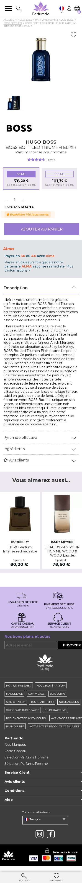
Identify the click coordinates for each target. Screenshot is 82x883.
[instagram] (40, 834)
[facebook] (51, 834)
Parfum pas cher (18, 685)
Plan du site (15, 726)
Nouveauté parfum (51, 685)
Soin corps (57, 693)
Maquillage (14, 693)
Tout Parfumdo (42, 702)
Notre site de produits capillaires (54, 726)
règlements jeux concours (26, 718)
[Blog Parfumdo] (45, 662)
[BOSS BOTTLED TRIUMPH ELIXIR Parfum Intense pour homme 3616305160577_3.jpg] (13, 101)
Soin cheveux (15, 702)
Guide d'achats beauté (22, 710)
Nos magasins (69, 702)
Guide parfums (55, 710)
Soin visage (36, 693)
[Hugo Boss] (19, 128)
